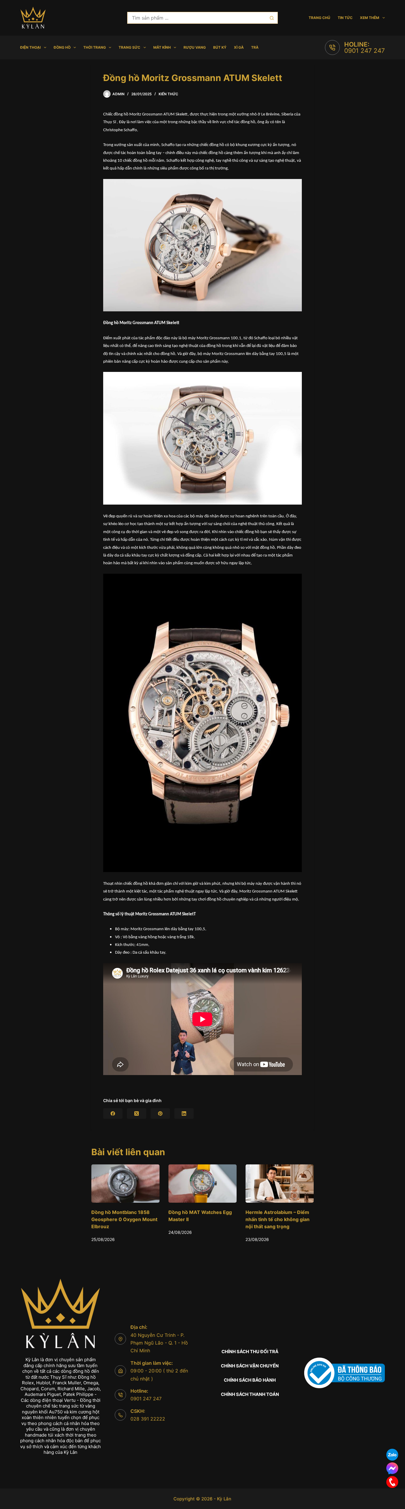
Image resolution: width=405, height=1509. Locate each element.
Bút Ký (220, 47)
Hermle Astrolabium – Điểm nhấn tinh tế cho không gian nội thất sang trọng (200, 1219)
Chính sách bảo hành (250, 1380)
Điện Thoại (30, 47)
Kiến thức (168, 94)
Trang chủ (319, 17)
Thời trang (94, 47)
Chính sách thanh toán (250, 1394)
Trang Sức (129, 47)
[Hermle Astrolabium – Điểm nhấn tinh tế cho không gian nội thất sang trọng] (202, 1183)
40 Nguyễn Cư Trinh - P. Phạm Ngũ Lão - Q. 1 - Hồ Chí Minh (159, 1343)
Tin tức (345, 17)
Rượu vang (195, 47)
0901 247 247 (364, 50)
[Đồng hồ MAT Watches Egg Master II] (125, 1183)
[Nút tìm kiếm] (272, 18)
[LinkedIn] (184, 1113)
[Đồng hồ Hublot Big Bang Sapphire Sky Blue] (279, 1183)
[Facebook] (112, 1113)
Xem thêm (369, 17)
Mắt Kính (162, 47)
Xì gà (239, 47)
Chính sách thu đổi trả (249, 1351)
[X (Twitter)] (136, 1113)
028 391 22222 (147, 1419)
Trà (255, 47)
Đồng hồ (62, 47)
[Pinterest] (160, 1113)
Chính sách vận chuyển (250, 1366)
